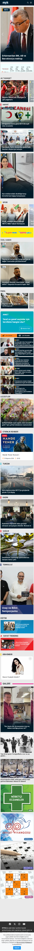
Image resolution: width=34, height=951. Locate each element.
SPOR (5, 202)
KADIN (5, 497)
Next (31, 34)
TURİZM (6, 464)
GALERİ (6, 683)
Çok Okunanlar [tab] (26, 335)
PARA (3, 291)
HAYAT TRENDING (10, 636)
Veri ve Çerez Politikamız (24, 942)
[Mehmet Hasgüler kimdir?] (17, 665)
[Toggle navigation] (31, 2)
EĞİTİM (4, 618)
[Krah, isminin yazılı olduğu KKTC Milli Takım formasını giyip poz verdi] (7, 370)
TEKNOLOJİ (7, 565)
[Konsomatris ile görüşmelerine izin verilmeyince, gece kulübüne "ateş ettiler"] (7, 389)
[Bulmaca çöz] (17, 856)
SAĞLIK (6, 531)
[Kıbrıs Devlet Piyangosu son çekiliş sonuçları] (17, 827)
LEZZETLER (5, 397)
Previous (3, 34)
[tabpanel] (17, 709)
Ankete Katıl (26, 328)
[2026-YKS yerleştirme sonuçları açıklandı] (6, 626)
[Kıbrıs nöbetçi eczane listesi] (17, 798)
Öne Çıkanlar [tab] (9, 335)
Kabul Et (17, 948)
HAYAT (6, 105)
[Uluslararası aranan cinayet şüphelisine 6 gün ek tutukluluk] (7, 380)
